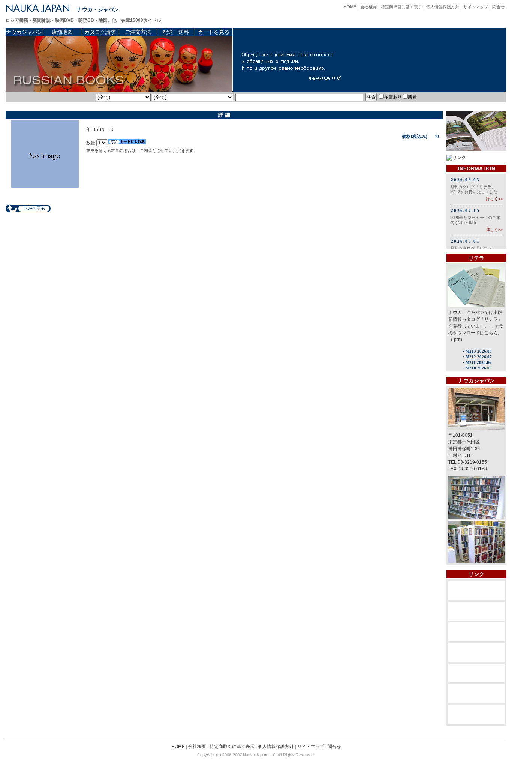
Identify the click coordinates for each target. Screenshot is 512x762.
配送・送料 (176, 32)
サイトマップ (475, 7)
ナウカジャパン (24, 32)
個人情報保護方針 (442, 7)
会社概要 (368, 7)
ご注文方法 (138, 32)
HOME (350, 7)
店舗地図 (62, 32)
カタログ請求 (100, 32)
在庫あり (393, 97)
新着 (412, 97)
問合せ (498, 7)
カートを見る (213, 32)
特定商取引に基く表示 (401, 7)
